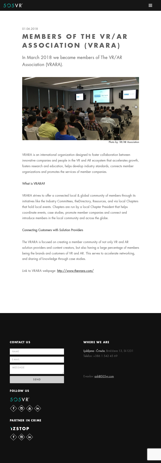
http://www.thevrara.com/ (75, 271)
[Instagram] (21, 408)
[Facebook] (13, 408)
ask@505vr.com (104, 376)
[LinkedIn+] (37, 408)
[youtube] (29, 408)
